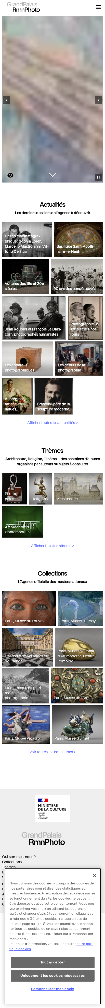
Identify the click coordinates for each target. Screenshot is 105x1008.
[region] (52, 936)
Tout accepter (53, 962)
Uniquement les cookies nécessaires (52, 975)
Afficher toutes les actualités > (52, 423)
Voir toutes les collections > (52, 752)
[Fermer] (94, 875)
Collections (12, 862)
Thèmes (9, 867)
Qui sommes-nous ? (19, 857)
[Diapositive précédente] (6, 100)
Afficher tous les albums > (52, 546)
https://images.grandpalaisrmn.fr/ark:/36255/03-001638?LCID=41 (7, 175)
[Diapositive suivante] (98, 100)
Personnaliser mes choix (52, 989)
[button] (98, 7)
